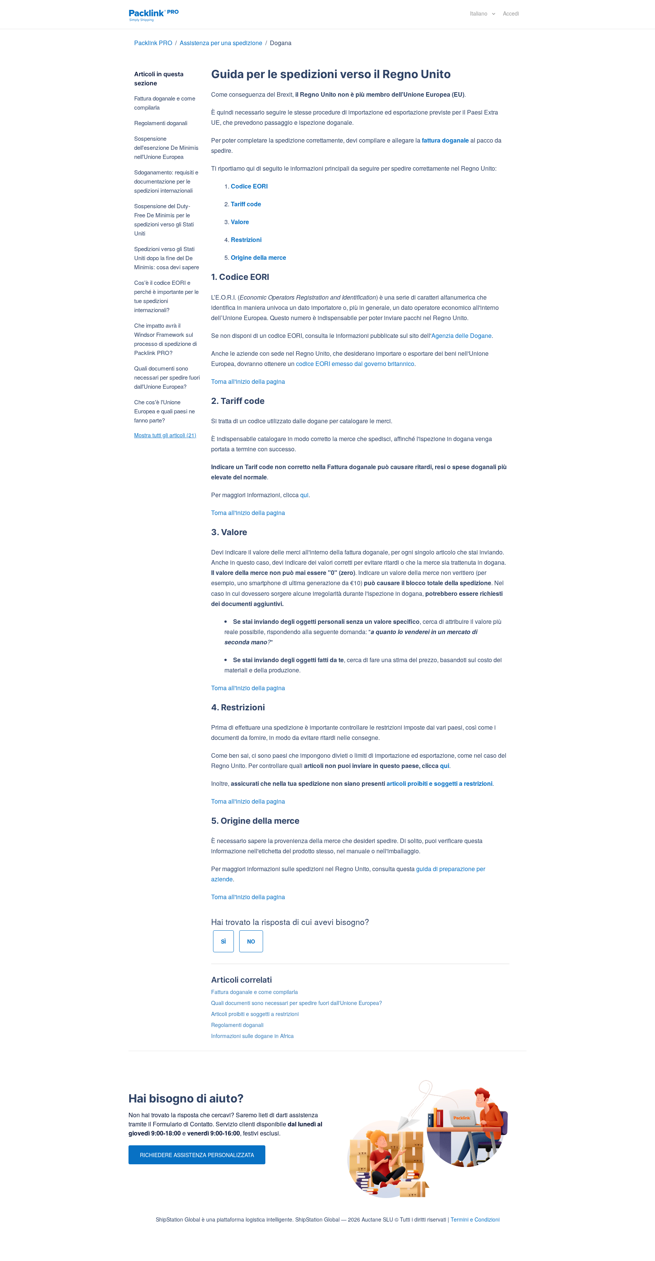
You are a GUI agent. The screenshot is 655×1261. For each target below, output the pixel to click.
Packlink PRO (153, 42)
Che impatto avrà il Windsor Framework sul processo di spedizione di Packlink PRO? (165, 338)
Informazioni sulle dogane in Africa (252, 1036)
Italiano (479, 13)
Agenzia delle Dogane (461, 335)
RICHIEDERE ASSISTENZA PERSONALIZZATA (197, 1155)
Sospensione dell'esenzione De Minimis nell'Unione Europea (166, 147)
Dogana (280, 42)
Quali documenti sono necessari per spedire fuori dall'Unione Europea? (167, 377)
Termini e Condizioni (475, 1219)
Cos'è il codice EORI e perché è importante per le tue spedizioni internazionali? (166, 296)
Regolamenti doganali (160, 123)
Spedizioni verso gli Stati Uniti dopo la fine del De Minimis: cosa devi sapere (166, 258)
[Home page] (153, 14)
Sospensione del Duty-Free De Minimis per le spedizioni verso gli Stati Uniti (164, 219)
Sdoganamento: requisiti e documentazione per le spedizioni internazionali (166, 181)
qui (304, 494)
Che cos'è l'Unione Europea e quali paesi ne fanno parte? (164, 411)
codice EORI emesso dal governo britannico (355, 363)
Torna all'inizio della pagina (248, 381)
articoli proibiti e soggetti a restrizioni (439, 783)
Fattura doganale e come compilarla (164, 102)
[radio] (223, 941)
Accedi (511, 13)
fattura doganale (445, 140)
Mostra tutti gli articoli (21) (165, 435)
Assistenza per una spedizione (221, 42)
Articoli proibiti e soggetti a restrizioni (255, 1014)
